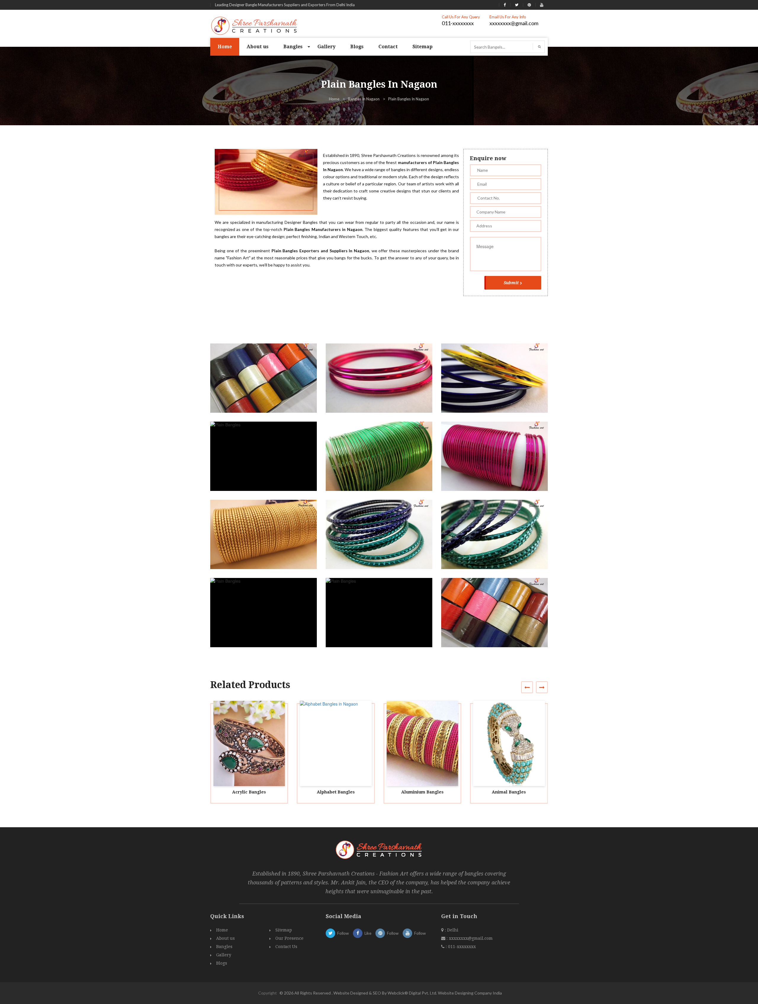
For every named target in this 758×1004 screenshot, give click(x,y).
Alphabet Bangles (336, 792)
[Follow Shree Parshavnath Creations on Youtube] (541, 4)
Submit (511, 282)
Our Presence (289, 938)
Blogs (357, 46)
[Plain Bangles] (266, 383)
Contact (388, 46)
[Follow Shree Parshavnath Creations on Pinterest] (529, 4)
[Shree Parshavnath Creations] (254, 25)
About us (258, 46)
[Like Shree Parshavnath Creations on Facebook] (505, 4)
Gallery (326, 46)
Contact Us (286, 946)
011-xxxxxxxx (458, 23)
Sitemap (422, 46)
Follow (343, 933)
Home (225, 46)
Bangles (293, 46)
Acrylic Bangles (249, 792)
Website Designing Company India (470, 992)
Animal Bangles (509, 792)
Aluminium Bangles (422, 792)
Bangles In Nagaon (364, 99)
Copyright (267, 992)
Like (367, 933)
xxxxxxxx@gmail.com (513, 23)
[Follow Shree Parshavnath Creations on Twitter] (516, 4)
